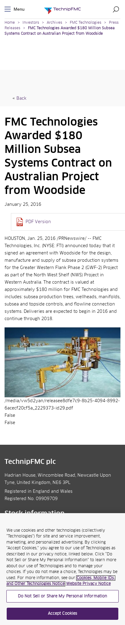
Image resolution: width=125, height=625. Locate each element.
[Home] (62, 9)
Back (21, 98)
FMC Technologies (85, 23)
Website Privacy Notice (88, 584)
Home (10, 23)
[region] (62, 569)
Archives (54, 23)
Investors (30, 23)
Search (115, 9)
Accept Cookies (62, 614)
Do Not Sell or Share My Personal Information (62, 596)
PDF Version (38, 222)
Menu (9, 9)
